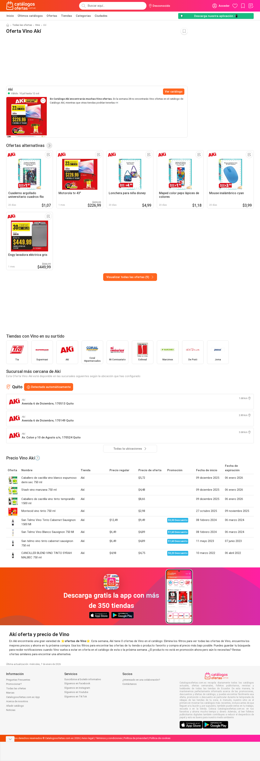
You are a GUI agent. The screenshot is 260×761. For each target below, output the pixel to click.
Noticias (10, 710)
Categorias (83, 16)
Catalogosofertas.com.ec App (23, 697)
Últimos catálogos (30, 16)
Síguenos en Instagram (77, 687)
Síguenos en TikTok (75, 696)
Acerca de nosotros (17, 701)
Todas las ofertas (22, 25)
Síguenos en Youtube (76, 692)
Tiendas (66, 16)
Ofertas (52, 16)
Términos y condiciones (108, 738)
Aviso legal (87, 738)
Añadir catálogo (15, 705)
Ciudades (101, 16)
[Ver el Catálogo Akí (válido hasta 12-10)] (26, 117)
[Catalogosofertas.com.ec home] (21, 6)
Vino (37, 25)
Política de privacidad (136, 738)
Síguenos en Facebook (77, 683)
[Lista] (251, 6)
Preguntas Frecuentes (18, 679)
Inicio (10, 16)
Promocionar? (14, 684)
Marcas (10, 692)
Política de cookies (160, 738)
